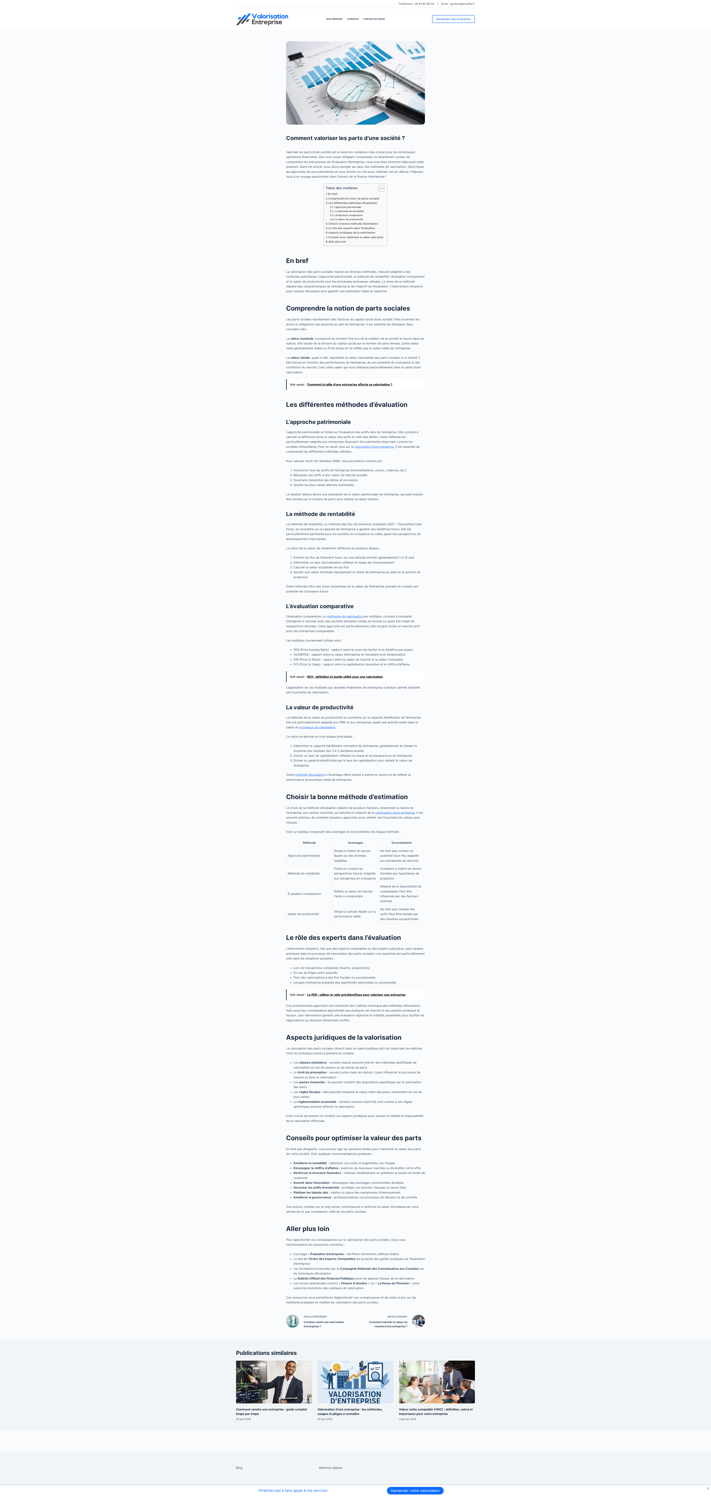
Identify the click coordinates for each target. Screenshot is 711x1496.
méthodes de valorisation (345, 616)
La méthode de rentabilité (349, 211)
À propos (353, 19)
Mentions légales (330, 1468)
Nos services (334, 19)
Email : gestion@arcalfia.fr (458, 4)
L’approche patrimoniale (347, 207)
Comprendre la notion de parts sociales (353, 198)
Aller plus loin (337, 241)
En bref (332, 193)
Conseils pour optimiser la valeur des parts (355, 237)
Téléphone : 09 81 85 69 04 (416, 4)
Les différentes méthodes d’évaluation (352, 202)
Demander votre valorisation (415, 1490)
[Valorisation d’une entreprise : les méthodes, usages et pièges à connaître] (355, 1382)
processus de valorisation (317, 727)
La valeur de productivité (349, 219)
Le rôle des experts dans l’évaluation (351, 228)
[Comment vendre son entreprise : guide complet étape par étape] (274, 1382)
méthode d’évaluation (310, 775)
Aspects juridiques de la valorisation (351, 232)
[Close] (708, 1488)
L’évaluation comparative (349, 215)
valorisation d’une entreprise (374, 447)
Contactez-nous (374, 19)
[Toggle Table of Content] (379, 188)
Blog (239, 1468)
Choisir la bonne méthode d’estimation (353, 223)
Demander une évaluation (453, 19)
